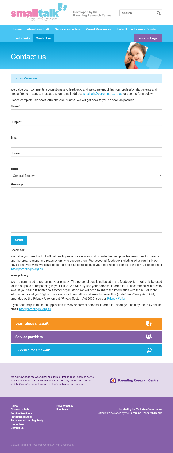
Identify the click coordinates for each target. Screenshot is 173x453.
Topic (15, 168)
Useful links (21, 38)
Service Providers (67, 29)
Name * (15, 106)
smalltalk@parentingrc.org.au (103, 93)
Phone (15, 153)
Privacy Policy (116, 298)
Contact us (44, 38)
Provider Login (148, 38)
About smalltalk (38, 29)
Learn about (32, 323)
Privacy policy (64, 406)
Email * (15, 137)
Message (17, 184)
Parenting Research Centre (146, 413)
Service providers (29, 336)
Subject (16, 122)
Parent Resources (98, 29)
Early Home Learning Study (136, 29)
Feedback (62, 409)
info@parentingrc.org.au (27, 269)
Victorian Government (149, 409)
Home (17, 29)
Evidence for (32, 350)
